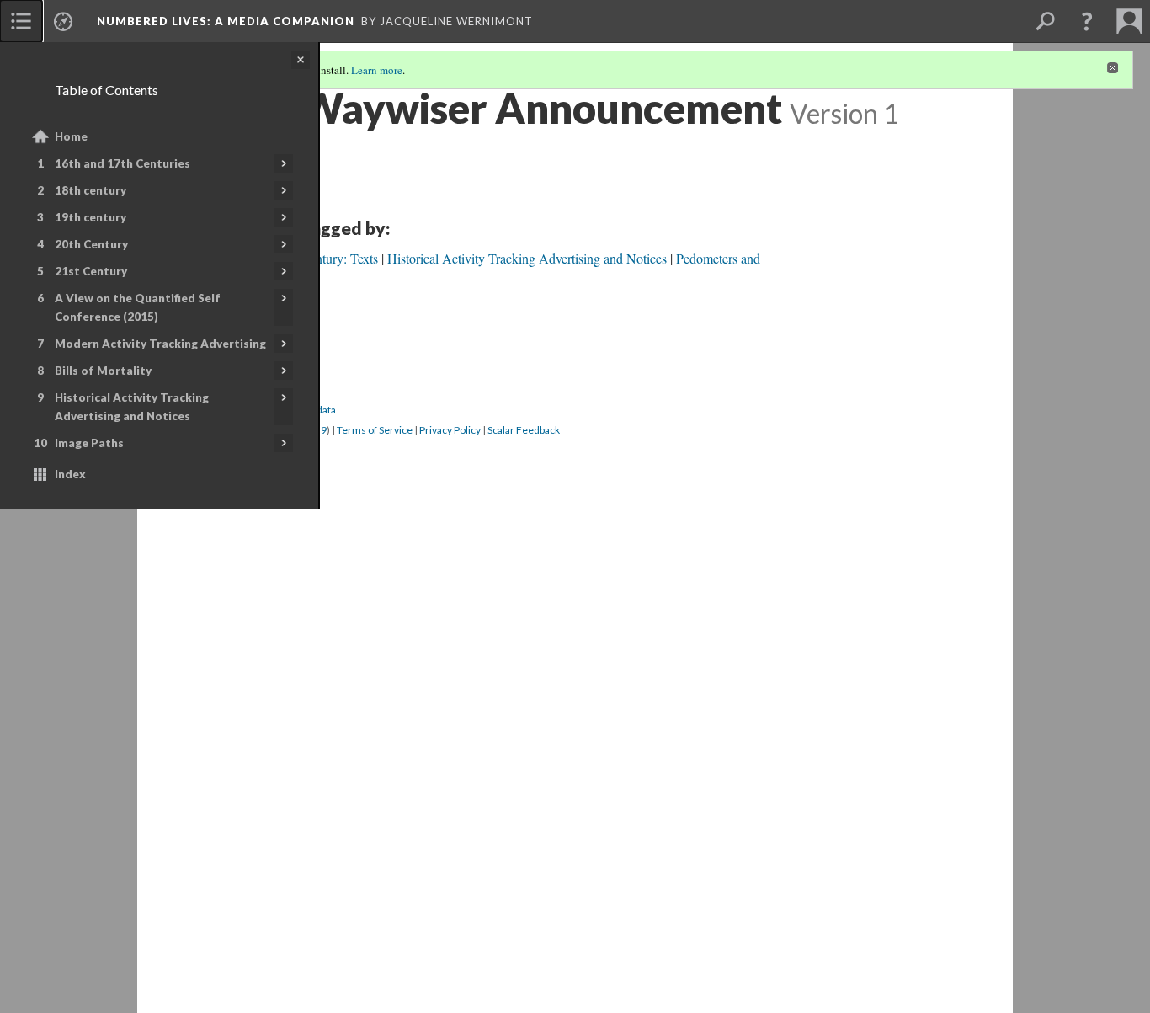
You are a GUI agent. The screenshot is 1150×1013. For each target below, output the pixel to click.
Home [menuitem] (71, 136)
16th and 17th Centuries (122, 163)
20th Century (91, 244)
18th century (90, 190)
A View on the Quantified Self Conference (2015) (138, 307)
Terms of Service (375, 430)
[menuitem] (21, 21)
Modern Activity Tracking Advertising (160, 343)
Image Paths (89, 443)
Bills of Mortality (103, 370)
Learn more (376, 69)
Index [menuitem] (70, 474)
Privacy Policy (450, 430)
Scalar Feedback (523, 430)
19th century (90, 217)
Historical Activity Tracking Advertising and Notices (132, 407)
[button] (1087, 21)
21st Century (91, 271)
